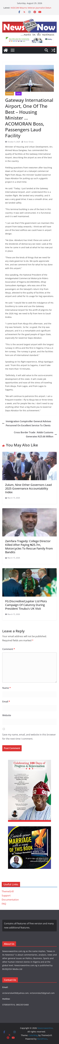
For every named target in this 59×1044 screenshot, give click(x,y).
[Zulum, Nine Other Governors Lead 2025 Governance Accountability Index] (29, 453)
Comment (8, 649)
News (18, 94)
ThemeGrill (8, 891)
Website (6, 715)
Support (6, 895)
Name (6, 687)
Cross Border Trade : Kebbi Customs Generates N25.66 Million (33, 434)
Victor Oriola (29, 142)
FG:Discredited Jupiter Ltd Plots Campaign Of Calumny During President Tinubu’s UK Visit (26, 604)
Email (6, 701)
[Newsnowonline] (5, 50)
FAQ (4, 903)
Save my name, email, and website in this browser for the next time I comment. (29, 736)
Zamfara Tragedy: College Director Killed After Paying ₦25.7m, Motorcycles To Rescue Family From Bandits (29, 546)
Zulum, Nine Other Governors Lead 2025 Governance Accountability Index (28, 488)
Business (9, 94)
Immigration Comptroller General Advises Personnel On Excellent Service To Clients (28, 423)
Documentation (10, 899)
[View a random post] (53, 50)
